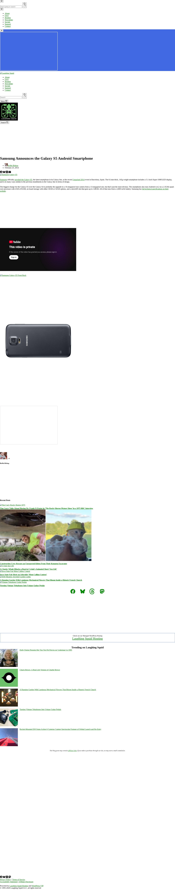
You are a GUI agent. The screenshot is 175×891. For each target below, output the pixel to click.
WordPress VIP (37, 886)
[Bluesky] (4, 172)
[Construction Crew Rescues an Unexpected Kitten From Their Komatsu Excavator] (45, 560)
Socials (7, 86)
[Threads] (7, 172)
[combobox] (11, 97)
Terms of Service (18, 880)
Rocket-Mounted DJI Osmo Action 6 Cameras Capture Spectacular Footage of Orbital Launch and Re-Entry (60, 729)
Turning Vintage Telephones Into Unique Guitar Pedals (22, 586)
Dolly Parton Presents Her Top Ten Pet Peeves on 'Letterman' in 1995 (46, 650)
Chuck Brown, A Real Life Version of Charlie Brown (40, 670)
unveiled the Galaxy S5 (23, 180)
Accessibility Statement (9, 882)
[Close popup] (1, 30)
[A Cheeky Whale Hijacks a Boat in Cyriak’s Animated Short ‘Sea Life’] (7, 566)
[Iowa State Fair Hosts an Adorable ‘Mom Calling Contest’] (15, 571)
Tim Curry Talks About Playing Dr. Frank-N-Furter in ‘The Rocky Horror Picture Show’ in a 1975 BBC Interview (46, 508)
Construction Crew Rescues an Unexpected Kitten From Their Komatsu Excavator (33, 564)
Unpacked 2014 (78, 180)
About (7, 77)
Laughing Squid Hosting (87, 638)
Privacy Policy (5, 880)
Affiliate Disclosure (26, 882)
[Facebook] (1, 172)
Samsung (3, 180)
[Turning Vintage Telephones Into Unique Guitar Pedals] (13, 582)
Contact (8, 90)
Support (8, 88)
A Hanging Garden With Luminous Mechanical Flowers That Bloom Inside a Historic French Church (41, 580)
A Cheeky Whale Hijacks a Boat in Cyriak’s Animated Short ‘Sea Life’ (28, 569)
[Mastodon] (10, 877)
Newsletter (9, 84)
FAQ (7, 79)
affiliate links (72, 751)
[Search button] (24, 96)
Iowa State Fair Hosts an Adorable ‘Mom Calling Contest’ (23, 575)
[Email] (10, 172)
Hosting (8, 82)
